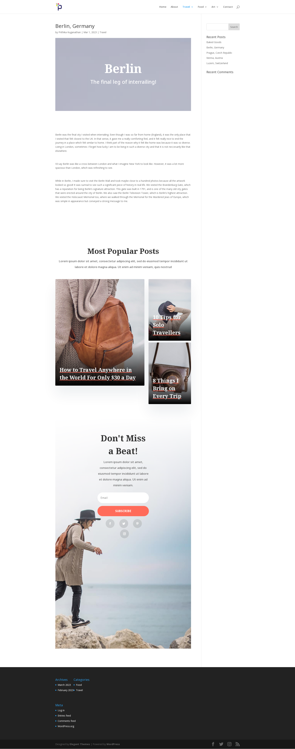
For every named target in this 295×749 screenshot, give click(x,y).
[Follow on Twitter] (123, 523)
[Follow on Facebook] (110, 523)
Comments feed (67, 721)
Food (201, 7)
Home (162, 7)
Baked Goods (213, 42)
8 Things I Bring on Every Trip (167, 388)
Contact (228, 7)
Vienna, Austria (214, 57)
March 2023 (64, 684)
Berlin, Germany (215, 47)
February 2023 (66, 690)
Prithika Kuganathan (70, 32)
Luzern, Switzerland (217, 63)
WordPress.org (66, 726)
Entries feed (64, 715)
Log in (61, 710)
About (174, 7)
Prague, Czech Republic (219, 52)
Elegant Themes (80, 744)
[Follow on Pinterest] (137, 523)
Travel (186, 7)
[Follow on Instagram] (124, 533)
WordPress (113, 744)
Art (213, 7)
